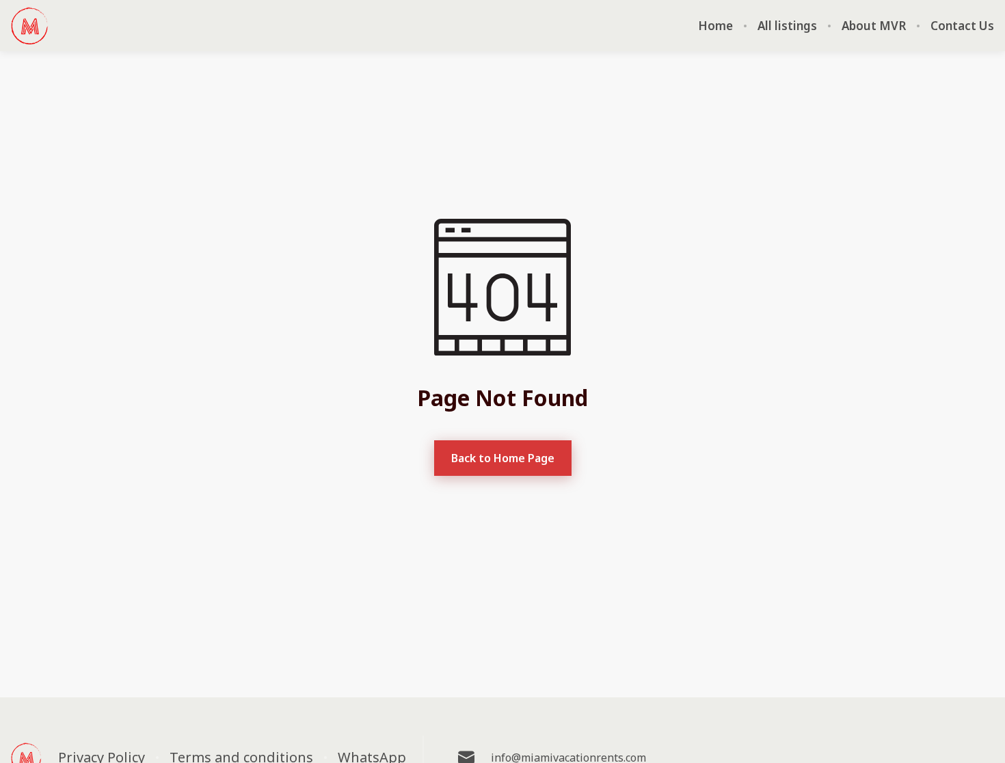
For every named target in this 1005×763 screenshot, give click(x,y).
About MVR (874, 26)
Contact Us (962, 26)
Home (715, 26)
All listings (787, 26)
